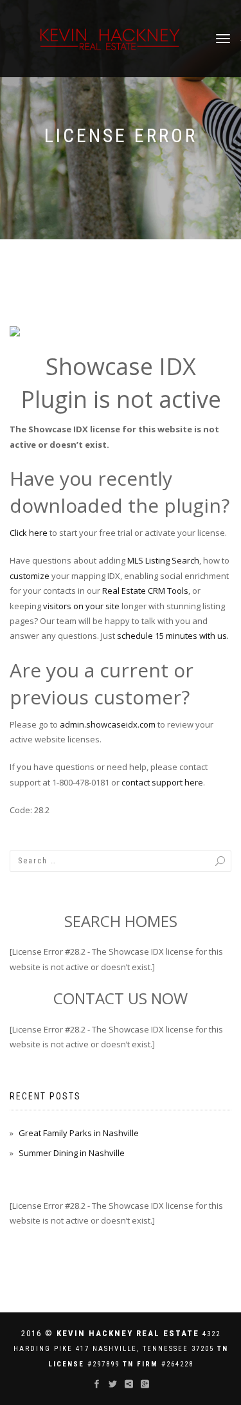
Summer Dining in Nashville (72, 1153)
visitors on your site (81, 606)
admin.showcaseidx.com (108, 724)
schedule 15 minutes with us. (173, 635)
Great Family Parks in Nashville (79, 1133)
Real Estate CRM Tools (145, 590)
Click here (29, 532)
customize (29, 576)
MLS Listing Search (163, 560)
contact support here (162, 782)
